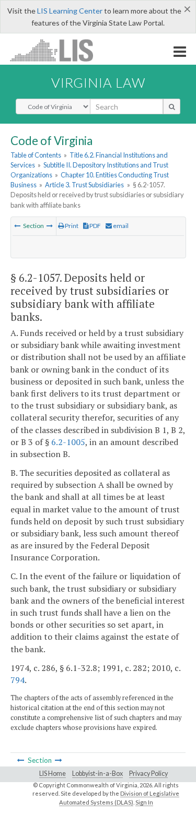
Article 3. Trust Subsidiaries (84, 185)
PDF (94, 226)
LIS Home (52, 773)
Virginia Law (98, 82)
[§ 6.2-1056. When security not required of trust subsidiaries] (17, 226)
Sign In (144, 802)
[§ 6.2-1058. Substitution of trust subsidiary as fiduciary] (50, 226)
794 (17, 680)
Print (71, 226)
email (120, 226)
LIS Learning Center (69, 10)
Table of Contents (35, 155)
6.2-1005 (68, 442)
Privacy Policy (148, 773)
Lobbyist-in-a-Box (97, 773)
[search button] (171, 106)
